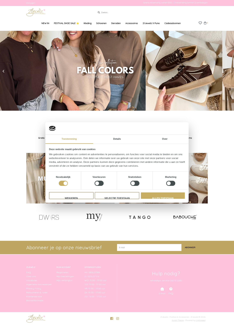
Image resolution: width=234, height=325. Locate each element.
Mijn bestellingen (65, 276)
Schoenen (101, 23)
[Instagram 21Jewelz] (117, 318)
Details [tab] (117, 138)
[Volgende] (206, 217)
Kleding (88, 23)
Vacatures (31, 280)
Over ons (31, 276)
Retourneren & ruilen (37, 292)
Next (224, 71)
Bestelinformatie (34, 300)
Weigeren (71, 198)
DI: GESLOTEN (91, 276)
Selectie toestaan (117, 198)
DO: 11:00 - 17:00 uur (95, 284)
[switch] (99, 183)
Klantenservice (34, 296)
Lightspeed (200, 320)
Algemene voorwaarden (39, 284)
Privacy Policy (33, 288)
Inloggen (30, 3)
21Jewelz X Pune (151, 23)
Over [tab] (164, 138)
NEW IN (45, 23)
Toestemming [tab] (69, 138)
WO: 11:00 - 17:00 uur (95, 280)
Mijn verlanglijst (65, 280)
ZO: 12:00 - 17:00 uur (95, 296)
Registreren (62, 272)
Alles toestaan (163, 198)
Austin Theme (178, 320)
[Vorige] (28, 217)
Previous (10, 71)
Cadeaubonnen (172, 23)
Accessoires (131, 23)
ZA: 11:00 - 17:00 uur (94, 292)
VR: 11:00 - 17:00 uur (94, 288)
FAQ (28, 272)
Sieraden (116, 23)
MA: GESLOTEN (92, 272)
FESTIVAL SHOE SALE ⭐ (66, 23)
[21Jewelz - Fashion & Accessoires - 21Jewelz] (58, 12)
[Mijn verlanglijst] (200, 23)
